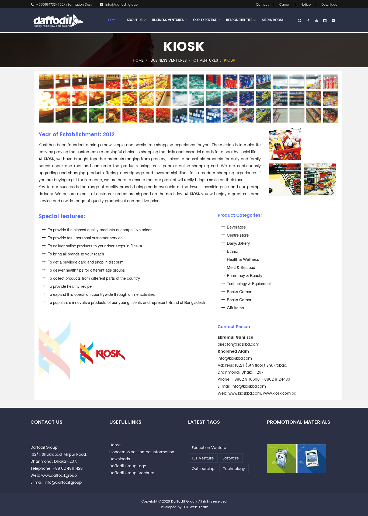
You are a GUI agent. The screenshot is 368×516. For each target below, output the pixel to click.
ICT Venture (203, 458)
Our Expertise (205, 20)
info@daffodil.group (121, 4)
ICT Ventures (205, 60)
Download (329, 4)
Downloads (119, 459)
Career (284, 4)
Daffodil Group (184, 501)
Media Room (272, 20)
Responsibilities (239, 20)
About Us (135, 20)
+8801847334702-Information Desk (64, 4)
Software (231, 458)
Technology (234, 469)
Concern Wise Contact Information (141, 452)
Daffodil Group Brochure (131, 473)
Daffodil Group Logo (127, 466)
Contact (262, 4)
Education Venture (209, 448)
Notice (306, 4)
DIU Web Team (196, 507)
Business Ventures (168, 20)
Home (112, 20)
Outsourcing (203, 469)
